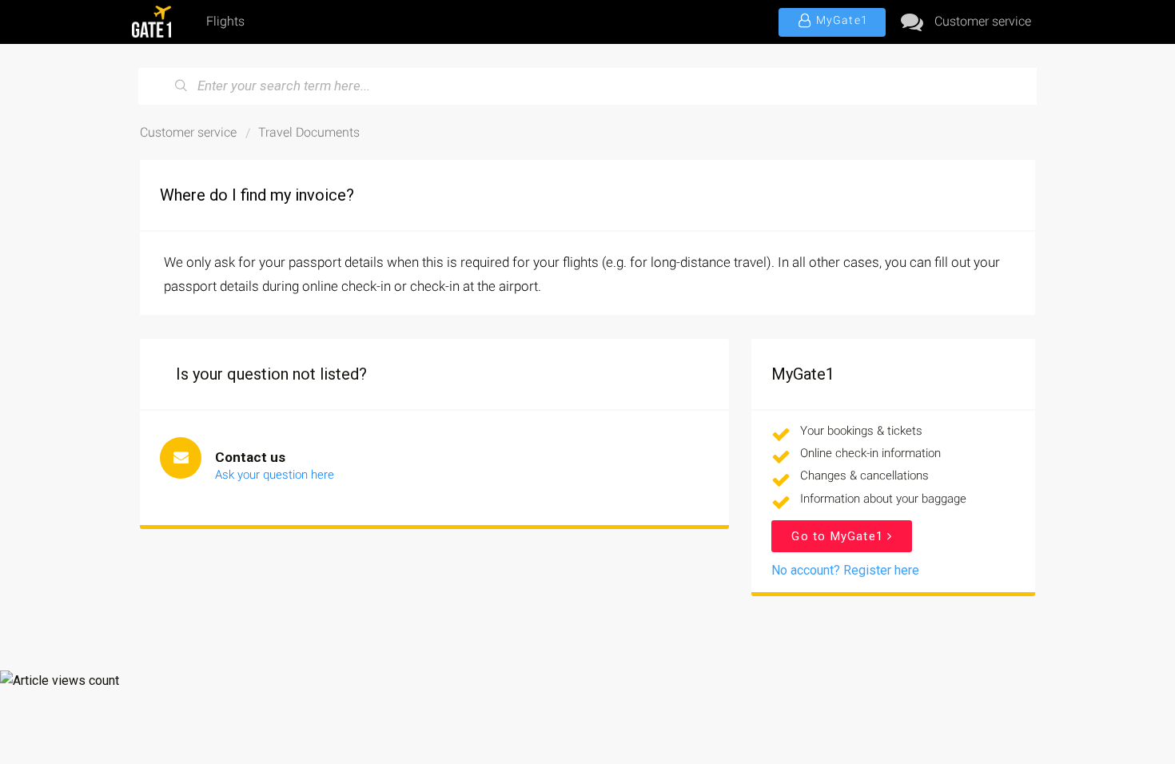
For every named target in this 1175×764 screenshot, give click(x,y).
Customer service (982, 21)
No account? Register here (845, 570)
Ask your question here (274, 475)
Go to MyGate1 (839, 536)
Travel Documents (309, 132)
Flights (225, 21)
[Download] (558, 169)
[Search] (181, 86)
